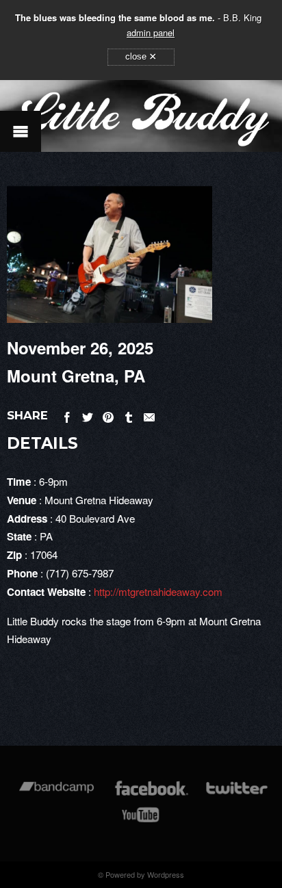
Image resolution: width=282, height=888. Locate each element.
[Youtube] (141, 821)
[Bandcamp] (56, 794)
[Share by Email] (149, 415)
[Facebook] (151, 794)
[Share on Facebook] (67, 415)
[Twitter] (236, 794)
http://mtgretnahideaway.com (158, 591)
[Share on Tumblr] (128, 415)
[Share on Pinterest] (108, 415)
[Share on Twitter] (87, 415)
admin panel (151, 32)
